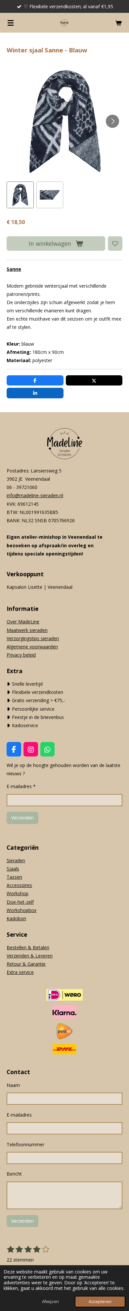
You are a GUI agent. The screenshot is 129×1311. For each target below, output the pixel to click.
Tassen (14, 877)
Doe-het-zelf (20, 902)
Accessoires (19, 885)
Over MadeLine (23, 621)
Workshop (17, 893)
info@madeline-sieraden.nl (35, 495)
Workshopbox (21, 910)
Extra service (20, 972)
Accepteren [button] (100, 1301)
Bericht (14, 1174)
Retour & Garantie (26, 964)
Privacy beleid (21, 655)
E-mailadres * (21, 786)
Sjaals (13, 869)
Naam (13, 1085)
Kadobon (16, 918)
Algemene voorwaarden (32, 646)
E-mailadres (19, 1115)
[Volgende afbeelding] (112, 121)
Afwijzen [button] (50, 1301)
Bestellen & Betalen (28, 947)
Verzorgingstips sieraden (33, 638)
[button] (20, 195)
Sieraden (16, 860)
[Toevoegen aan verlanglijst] (115, 243)
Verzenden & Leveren (30, 956)
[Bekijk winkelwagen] (118, 22)
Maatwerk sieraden (27, 630)
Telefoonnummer (25, 1144)
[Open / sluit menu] (10, 22)
